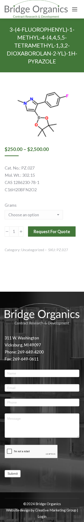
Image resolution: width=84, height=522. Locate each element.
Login (42, 516)
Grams (11, 205)
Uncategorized (32, 250)
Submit (12, 473)
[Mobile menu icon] (74, 9)
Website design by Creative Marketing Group (41, 510)
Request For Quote (52, 231)
